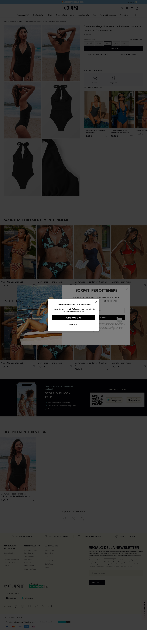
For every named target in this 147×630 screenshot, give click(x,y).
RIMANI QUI (73, 324)
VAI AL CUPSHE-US (73, 318)
